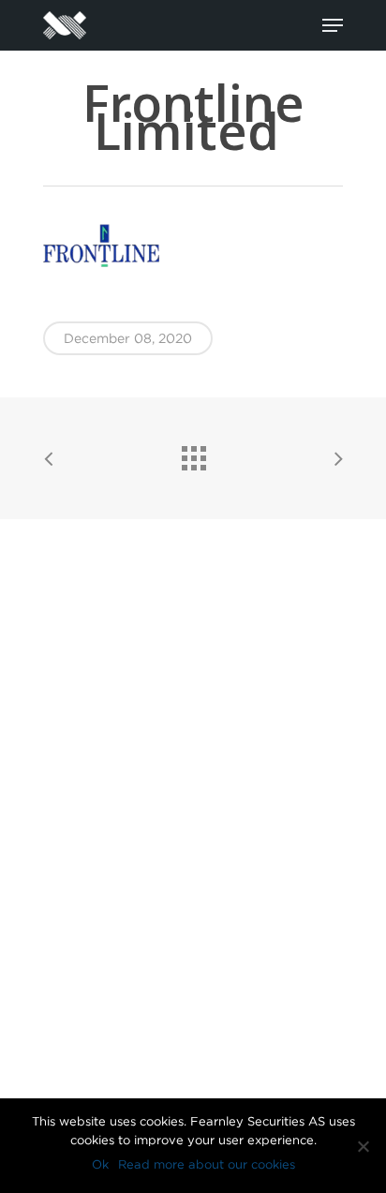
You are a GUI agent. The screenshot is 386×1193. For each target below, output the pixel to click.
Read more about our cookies (206, 1164)
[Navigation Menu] (332, 25)
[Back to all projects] (193, 453)
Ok (100, 1164)
